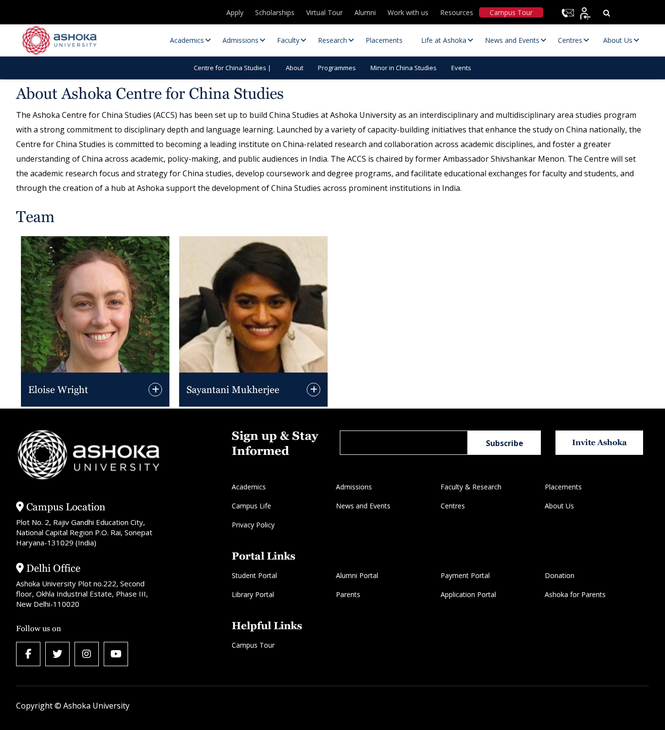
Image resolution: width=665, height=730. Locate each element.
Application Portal (468, 594)
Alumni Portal (357, 575)
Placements (563, 486)
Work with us (408, 12)
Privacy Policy (253, 524)
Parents (348, 594)
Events (461, 67)
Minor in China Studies (403, 67)
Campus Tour (511, 12)
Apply (234, 12)
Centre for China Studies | (232, 67)
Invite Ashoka (599, 442)
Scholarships (275, 12)
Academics (249, 486)
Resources (456, 12)
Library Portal (253, 594)
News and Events (363, 505)
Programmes (337, 67)
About (294, 67)
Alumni (365, 12)
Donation (559, 575)
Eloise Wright (58, 389)
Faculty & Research (471, 486)
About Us (559, 505)
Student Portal (254, 575)
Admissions (354, 486)
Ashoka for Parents (575, 594)
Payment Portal (465, 575)
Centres (453, 505)
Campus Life (251, 505)
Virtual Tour (324, 12)
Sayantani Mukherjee (232, 389)
